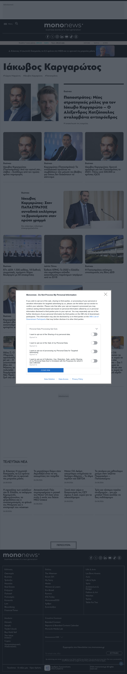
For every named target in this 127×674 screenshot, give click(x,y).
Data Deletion (49, 379)
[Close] (106, 295)
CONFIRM (45, 370)
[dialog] (63, 337)
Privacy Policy (77, 379)
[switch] (94, 334)
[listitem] (63, 328)
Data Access (63, 379)
